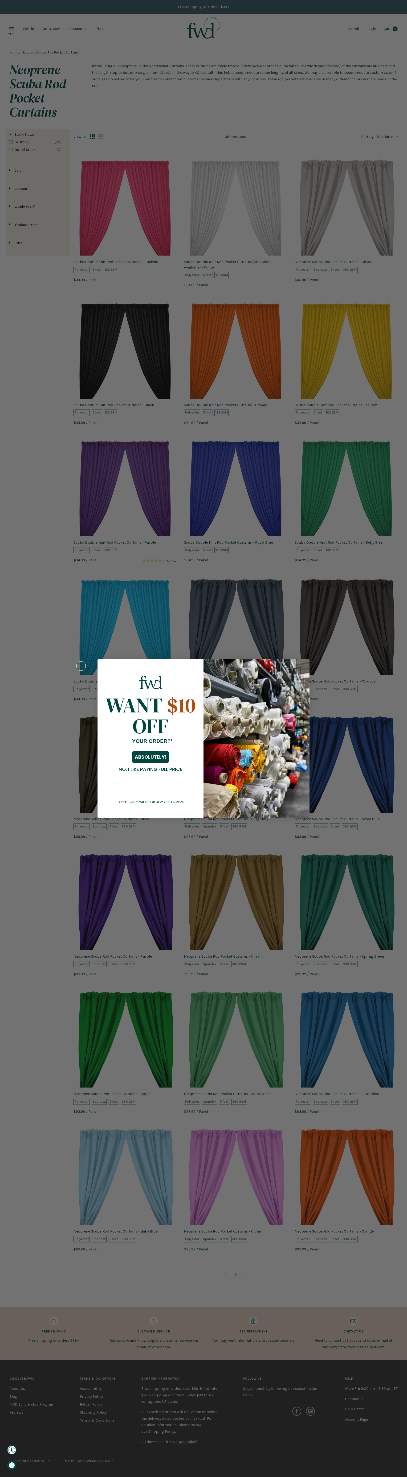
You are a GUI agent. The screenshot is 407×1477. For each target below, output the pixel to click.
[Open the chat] (11, 1465)
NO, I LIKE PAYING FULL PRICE (150, 769)
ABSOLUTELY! (150, 757)
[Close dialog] (81, 666)
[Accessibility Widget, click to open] (11, 1450)
